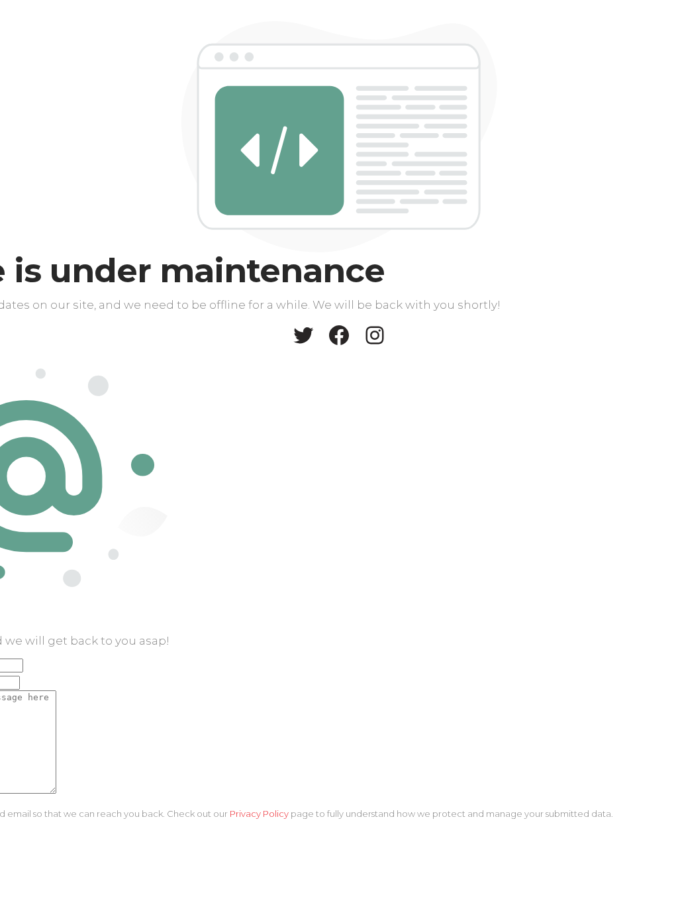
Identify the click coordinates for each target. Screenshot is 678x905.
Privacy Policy (259, 813)
